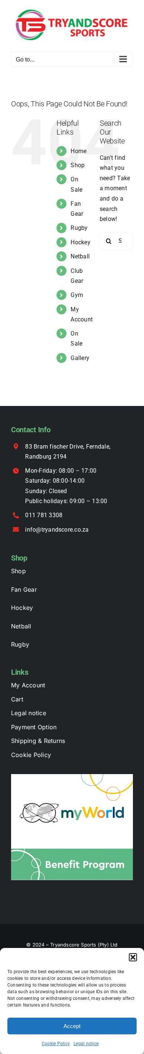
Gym (77, 294)
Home (78, 151)
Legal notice (86, 1043)
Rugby (79, 227)
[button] (133, 957)
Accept (72, 1026)
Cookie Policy (56, 1043)
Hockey (80, 242)
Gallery (80, 357)
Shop (78, 165)
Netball (80, 256)
